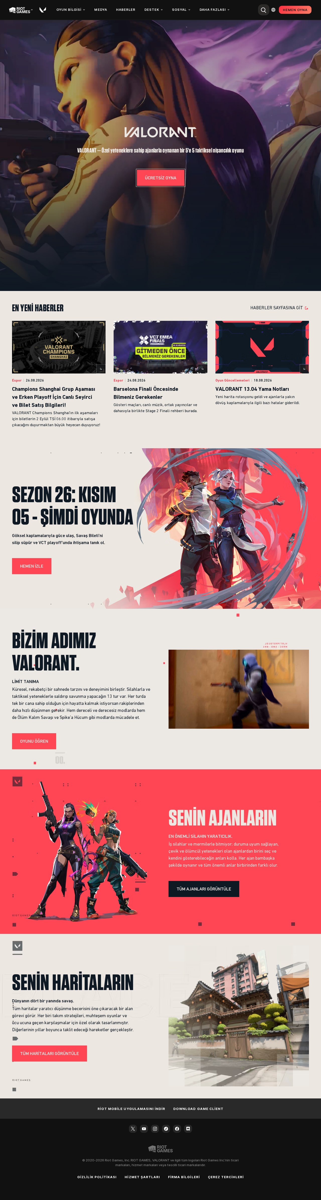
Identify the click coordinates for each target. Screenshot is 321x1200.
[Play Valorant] (43, 10)
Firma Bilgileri (184, 1177)
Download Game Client (198, 1109)
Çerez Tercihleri (226, 1177)
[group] (160, 374)
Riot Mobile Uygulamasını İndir (131, 1109)
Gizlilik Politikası (97, 1177)
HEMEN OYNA (295, 10)
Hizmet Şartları (142, 1177)
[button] (160, 132)
